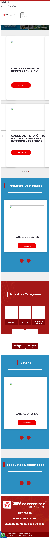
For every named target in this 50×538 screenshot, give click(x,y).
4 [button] (28, 171)
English (12, 6)
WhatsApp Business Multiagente (21, 535)
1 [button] (22, 171)
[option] (25, 101)
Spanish (3, 6)
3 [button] (26, 171)
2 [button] (24, 171)
